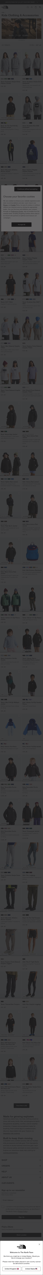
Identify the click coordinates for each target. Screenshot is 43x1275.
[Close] (39, 1244)
